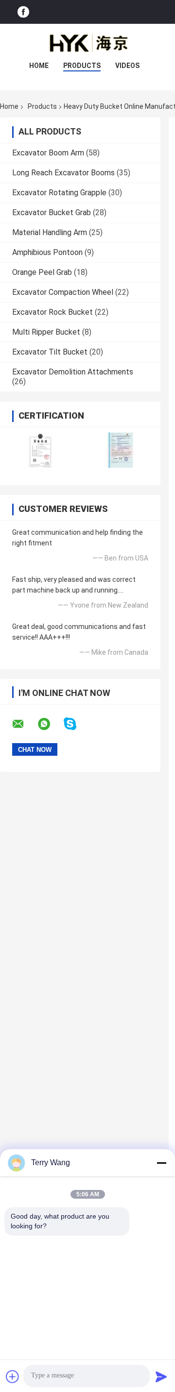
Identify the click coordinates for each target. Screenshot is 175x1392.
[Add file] (12, 1376)
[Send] (161, 1376)
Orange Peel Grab (42, 272)
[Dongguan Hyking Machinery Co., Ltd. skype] (76, 723)
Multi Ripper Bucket (46, 332)
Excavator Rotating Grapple (59, 192)
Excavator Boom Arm (48, 152)
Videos (127, 65)
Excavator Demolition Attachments (72, 371)
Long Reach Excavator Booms (63, 172)
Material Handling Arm (49, 232)
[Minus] (161, 1163)
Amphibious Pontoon (47, 252)
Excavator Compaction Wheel (62, 292)
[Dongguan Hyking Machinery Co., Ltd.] (87, 43)
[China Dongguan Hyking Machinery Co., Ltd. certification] (40, 450)
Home (39, 65)
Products (82, 65)
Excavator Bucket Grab (51, 212)
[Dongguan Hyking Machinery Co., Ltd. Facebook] (23, 12)
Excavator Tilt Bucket (50, 351)
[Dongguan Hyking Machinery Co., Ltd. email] (24, 724)
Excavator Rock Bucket (52, 312)
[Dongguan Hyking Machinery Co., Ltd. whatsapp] (50, 724)
